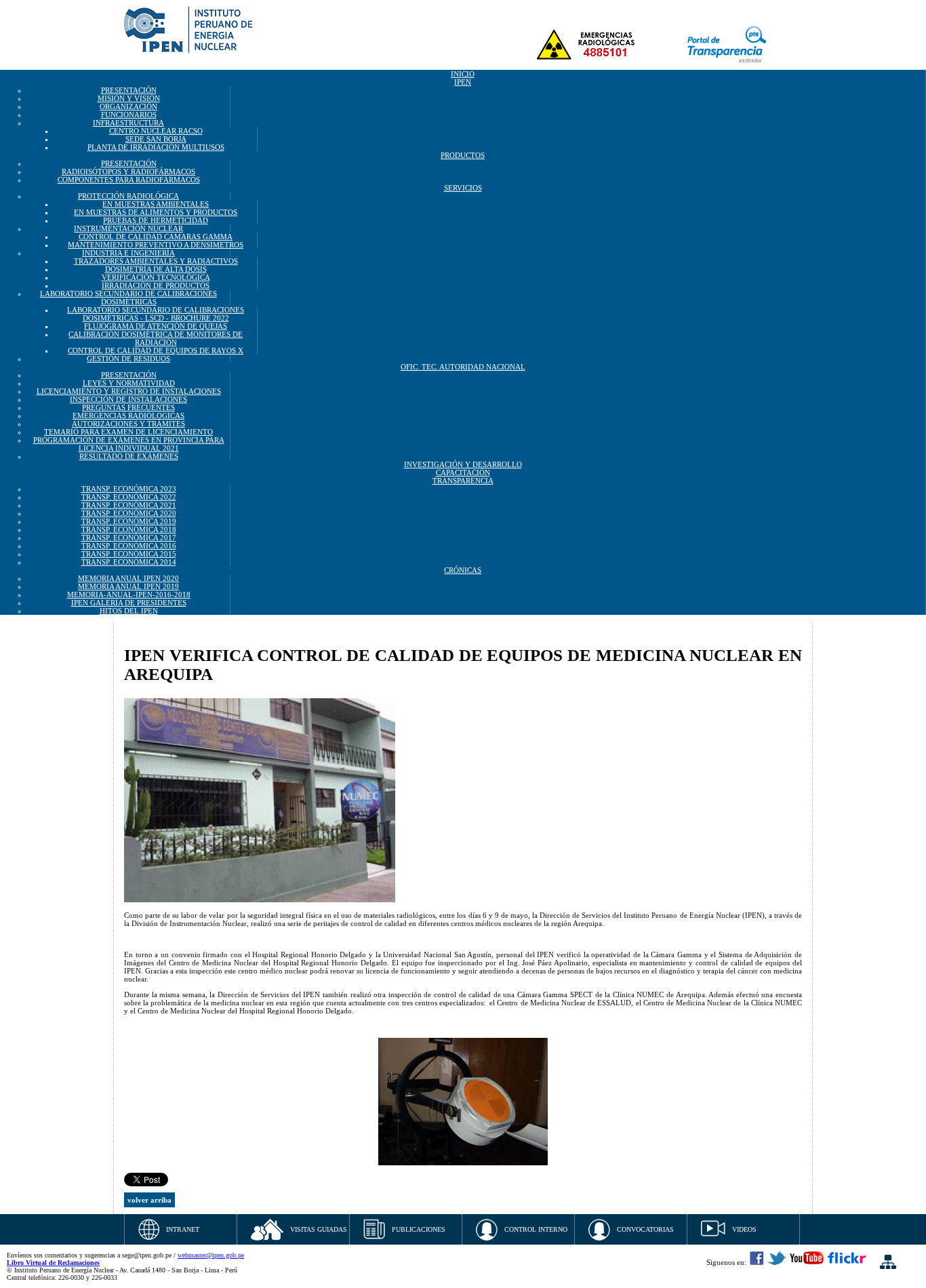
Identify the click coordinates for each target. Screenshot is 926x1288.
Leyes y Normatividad (129, 383)
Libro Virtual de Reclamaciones (53, 1262)
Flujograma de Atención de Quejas (155, 326)
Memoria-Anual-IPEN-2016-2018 (128, 594)
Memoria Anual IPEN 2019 (128, 586)
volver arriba (149, 1200)
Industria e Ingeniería (128, 253)
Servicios (463, 188)
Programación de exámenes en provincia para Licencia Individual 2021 (128, 444)
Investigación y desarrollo (463, 464)
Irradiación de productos (155, 285)
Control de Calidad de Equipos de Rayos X (155, 350)
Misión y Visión (129, 98)
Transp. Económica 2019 (128, 521)
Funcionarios (129, 114)
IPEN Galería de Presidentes (128, 603)
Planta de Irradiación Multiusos (155, 147)
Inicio (463, 74)
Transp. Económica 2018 (128, 529)
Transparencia (463, 481)
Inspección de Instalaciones (128, 399)
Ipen (462, 82)
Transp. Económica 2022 (128, 497)
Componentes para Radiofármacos (129, 180)
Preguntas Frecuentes (128, 407)
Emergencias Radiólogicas (128, 415)
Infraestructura (128, 123)
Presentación (129, 90)
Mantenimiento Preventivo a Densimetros (155, 245)
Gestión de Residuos (128, 359)
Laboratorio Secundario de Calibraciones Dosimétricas (128, 297)
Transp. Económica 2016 (128, 546)
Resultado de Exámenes (128, 456)
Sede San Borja (155, 139)
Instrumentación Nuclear (128, 228)
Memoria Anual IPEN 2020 (128, 578)
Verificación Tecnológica (156, 277)
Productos (463, 155)
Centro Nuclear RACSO (156, 131)
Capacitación (463, 472)
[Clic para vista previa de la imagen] (259, 899)
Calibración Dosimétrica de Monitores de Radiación (155, 338)
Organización (128, 106)
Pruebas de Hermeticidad (155, 220)
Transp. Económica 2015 (128, 554)
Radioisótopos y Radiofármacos (128, 171)
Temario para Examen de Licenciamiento (128, 432)
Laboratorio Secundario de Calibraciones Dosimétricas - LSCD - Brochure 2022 (155, 314)
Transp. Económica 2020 (128, 513)
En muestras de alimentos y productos (155, 212)
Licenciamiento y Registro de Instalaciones (129, 391)
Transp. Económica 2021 (128, 505)
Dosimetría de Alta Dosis (156, 269)
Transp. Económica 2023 (128, 489)
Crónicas (462, 570)
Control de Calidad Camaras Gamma (156, 237)
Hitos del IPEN (129, 611)
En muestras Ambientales (155, 204)
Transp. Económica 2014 (128, 562)
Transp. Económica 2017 (128, 538)
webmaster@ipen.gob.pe (211, 1255)
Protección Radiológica (128, 196)
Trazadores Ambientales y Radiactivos (156, 261)
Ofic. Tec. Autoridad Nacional (463, 367)
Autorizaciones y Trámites (128, 424)
